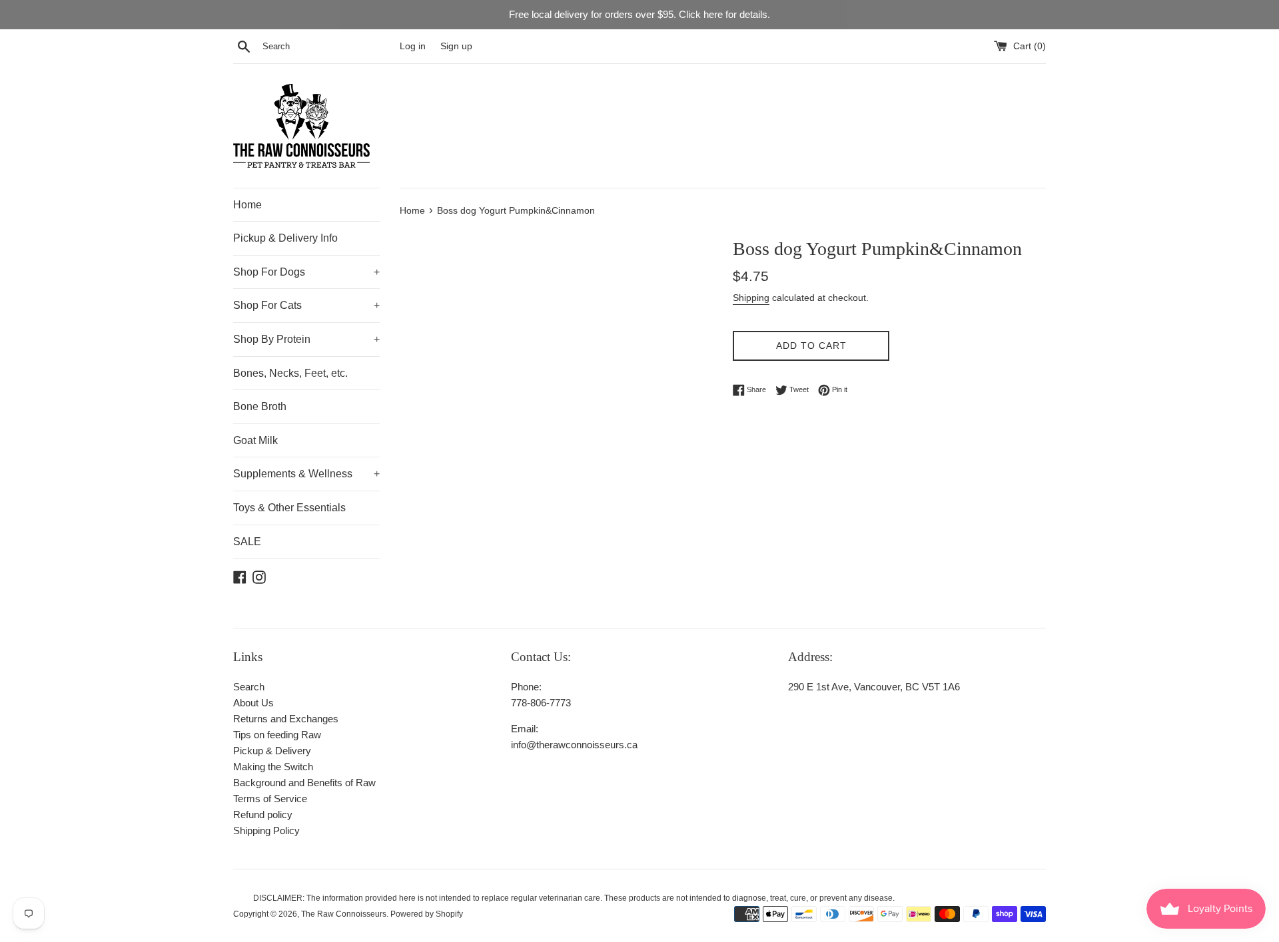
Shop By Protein (306, 339)
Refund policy (262, 814)
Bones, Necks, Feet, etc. (290, 373)
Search (248, 686)
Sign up (456, 46)
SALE (247, 541)
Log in (413, 46)
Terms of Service (270, 798)
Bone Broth (259, 406)
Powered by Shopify (426, 914)
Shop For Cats (306, 305)
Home (247, 204)
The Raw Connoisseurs (343, 914)
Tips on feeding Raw (277, 734)
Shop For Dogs (306, 272)
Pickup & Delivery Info (285, 238)
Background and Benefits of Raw (304, 782)
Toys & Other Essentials (289, 507)
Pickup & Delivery (272, 750)
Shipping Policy (266, 830)
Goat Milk (255, 440)
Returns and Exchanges (285, 718)
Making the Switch (273, 766)
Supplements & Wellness (306, 473)
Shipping (751, 297)
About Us (253, 702)
